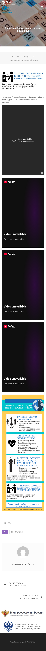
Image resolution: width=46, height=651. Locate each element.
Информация (17, 532)
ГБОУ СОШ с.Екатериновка (8, 3)
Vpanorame (31, 642)
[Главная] (13, 56)
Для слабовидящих (8, 10)
